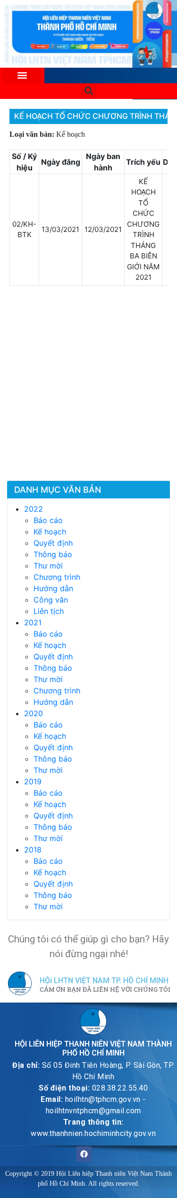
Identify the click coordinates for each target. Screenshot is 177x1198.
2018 (33, 849)
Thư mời (48, 565)
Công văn (51, 599)
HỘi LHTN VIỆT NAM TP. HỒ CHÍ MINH (104, 980)
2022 (33, 509)
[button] (22, 75)
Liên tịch (49, 611)
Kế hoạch (50, 531)
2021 (33, 622)
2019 (33, 781)
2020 (33, 713)
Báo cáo (48, 520)
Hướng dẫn (53, 588)
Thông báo (53, 554)
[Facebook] (84, 1154)
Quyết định (53, 543)
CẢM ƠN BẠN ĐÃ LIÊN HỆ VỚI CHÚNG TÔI (105, 989)
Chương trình (57, 577)
